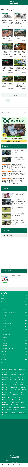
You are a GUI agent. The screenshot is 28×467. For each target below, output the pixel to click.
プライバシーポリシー (20, 460)
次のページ (14, 95)
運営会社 (7, 460)
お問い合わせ (14, 462)
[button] (25, 113)
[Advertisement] (14, 253)
